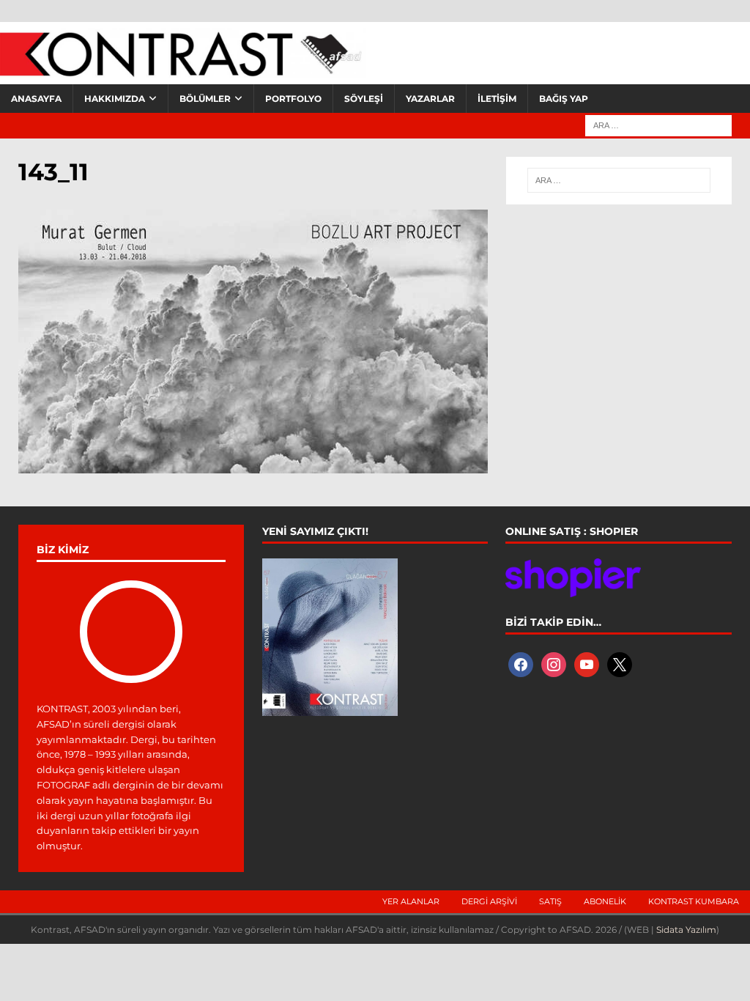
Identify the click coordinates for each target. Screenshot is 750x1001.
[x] (619, 664)
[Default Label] (586, 664)
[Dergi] (183, 69)
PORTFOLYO (293, 98)
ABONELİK (605, 901)
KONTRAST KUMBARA (693, 901)
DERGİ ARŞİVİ (489, 901)
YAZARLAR (430, 98)
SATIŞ (550, 901)
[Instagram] (553, 664)
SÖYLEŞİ (363, 98)
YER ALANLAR (410, 901)
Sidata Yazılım (686, 929)
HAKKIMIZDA (114, 98)
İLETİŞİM (497, 98)
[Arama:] (658, 124)
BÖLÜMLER (205, 98)
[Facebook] (520, 664)
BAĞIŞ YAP (563, 98)
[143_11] (253, 464)
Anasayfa (36, 98)
